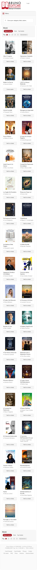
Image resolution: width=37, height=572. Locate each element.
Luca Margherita (8, 220)
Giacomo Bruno (8, 84)
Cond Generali (8, 551)
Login (28, 3)
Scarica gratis (10, 89)
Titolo (15, 31)
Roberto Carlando (25, 58)
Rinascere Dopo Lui (25, 192)
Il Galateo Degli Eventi (26, 326)
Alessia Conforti (8, 493)
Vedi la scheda (10, 61)
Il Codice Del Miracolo (9, 300)
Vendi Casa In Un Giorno (8, 165)
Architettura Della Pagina (8, 245)
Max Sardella (7, 328)
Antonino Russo (8, 382)
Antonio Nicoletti (8, 276)
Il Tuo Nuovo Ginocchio (9, 352)
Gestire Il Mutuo (7, 465)
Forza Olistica (7, 136)
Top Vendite (21, 31)
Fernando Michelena (9, 438)
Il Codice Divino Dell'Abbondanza (25, 381)
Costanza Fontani (8, 58)
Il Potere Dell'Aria (25, 408)
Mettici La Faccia (8, 82)
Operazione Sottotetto (26, 56)
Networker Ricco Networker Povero (25, 353)
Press (16, 553)
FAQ (11, 553)
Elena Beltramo (8, 302)
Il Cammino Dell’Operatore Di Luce (26, 437)
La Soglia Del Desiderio (9, 192)
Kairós (5, 491)
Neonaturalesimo (25, 465)
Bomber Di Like (7, 326)
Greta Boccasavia (8, 521)
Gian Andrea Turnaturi (26, 276)
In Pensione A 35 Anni (26, 300)
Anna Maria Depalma (26, 495)
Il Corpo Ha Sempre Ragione (25, 137)
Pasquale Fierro (8, 112)
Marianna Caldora (8, 467)
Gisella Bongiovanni (26, 140)
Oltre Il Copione (7, 56)
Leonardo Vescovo (26, 302)
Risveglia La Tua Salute (9, 519)
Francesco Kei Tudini (26, 86)
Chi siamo (6, 553)
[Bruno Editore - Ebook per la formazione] (11, 5)
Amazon (22, 553)
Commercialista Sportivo (24, 273)
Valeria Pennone (25, 328)
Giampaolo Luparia (9, 248)
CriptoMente (23, 218)
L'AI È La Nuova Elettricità (24, 83)
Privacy (25, 551)
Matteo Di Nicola (8, 138)
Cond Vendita (17, 551)
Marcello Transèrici (26, 246)
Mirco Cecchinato (8, 167)
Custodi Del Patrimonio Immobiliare (26, 165)
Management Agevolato (26, 110)
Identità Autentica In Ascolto (25, 492)
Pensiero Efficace (8, 380)
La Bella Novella (24, 244)
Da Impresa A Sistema (9, 218)
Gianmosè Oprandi (9, 354)
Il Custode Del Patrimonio (7, 409)
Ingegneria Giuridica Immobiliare (8, 273)
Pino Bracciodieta (25, 356)
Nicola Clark (24, 194)
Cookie (30, 551)
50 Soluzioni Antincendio (10, 436)
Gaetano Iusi (7, 194)
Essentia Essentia (25, 467)
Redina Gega (24, 384)
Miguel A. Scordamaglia (27, 220)
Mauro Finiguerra (8, 412)
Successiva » (23, 34)
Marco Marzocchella (26, 167)
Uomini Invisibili (7, 110)
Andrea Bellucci (25, 112)
